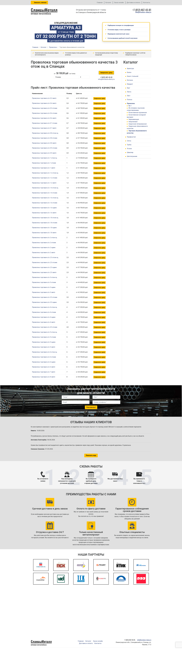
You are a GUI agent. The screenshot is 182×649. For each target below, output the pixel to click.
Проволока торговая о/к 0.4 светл (44, 103)
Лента (129, 92)
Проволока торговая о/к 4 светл (43, 322)
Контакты (146, 2)
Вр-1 (130, 106)
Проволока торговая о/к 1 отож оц (44, 158)
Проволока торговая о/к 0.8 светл (44, 143)
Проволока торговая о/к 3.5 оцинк (44, 302)
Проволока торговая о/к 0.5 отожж (44, 108)
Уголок (129, 148)
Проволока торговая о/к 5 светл (43, 347)
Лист (128, 96)
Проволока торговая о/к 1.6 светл (44, 213)
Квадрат (130, 84)
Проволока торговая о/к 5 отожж (44, 337)
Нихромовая (133, 122)
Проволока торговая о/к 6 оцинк (43, 362)
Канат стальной (132, 76)
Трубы (129, 145)
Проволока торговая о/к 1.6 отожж (44, 203)
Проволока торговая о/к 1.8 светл (44, 233)
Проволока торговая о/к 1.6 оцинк (44, 208)
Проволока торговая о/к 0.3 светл (44, 98)
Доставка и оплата (133, 2)
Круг (128, 88)
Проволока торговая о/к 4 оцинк (43, 317)
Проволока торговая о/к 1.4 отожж (44, 193)
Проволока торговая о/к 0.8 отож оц (45, 133)
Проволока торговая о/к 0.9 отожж (44, 148)
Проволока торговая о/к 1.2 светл (44, 183)
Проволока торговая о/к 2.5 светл (44, 272)
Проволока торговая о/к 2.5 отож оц (45, 257)
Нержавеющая (134, 119)
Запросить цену (106, 72)
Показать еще (91, 455)
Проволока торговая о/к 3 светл (43, 292)
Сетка (129, 141)
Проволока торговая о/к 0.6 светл (44, 118)
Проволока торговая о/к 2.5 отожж (44, 262)
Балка (129, 72)
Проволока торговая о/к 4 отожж (44, 312)
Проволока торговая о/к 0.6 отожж (44, 113)
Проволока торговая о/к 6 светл (43, 367)
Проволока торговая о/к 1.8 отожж (44, 223)
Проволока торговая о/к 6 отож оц (44, 352)
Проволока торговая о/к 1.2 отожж (44, 178)
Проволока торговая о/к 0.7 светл (44, 128)
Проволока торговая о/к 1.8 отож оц (45, 218)
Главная (100, 2)
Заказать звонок (40, 2)
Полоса (129, 99)
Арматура (130, 68)
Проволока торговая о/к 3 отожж (44, 282)
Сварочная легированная (138, 124)
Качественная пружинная (138, 112)
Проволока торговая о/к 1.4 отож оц (45, 188)
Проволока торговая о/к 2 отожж (44, 242)
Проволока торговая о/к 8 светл (43, 377)
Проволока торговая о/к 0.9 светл (44, 153)
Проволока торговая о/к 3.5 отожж (44, 297)
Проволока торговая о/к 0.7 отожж (44, 123)
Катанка (130, 80)
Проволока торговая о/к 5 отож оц (44, 332)
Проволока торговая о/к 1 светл (43, 168)
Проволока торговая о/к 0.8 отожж (44, 138)
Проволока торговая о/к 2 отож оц (44, 237)
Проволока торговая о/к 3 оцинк (43, 287)
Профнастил (131, 137)
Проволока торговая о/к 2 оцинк (43, 247)
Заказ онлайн (119, 2)
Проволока (131, 103)
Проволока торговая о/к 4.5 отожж (44, 327)
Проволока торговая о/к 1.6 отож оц (45, 198)
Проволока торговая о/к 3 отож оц (44, 277)
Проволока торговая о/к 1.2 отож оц (45, 173)
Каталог (108, 2)
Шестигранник (132, 156)
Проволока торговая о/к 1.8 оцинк (44, 227)
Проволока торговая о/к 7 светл (43, 372)
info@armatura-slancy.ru (143, 12)
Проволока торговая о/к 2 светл (43, 252)
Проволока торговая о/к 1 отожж (44, 163)
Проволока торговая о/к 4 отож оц (44, 307)
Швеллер (130, 152)
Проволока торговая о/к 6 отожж (44, 357)
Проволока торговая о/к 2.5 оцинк (44, 267)
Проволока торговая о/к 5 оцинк (43, 342)
